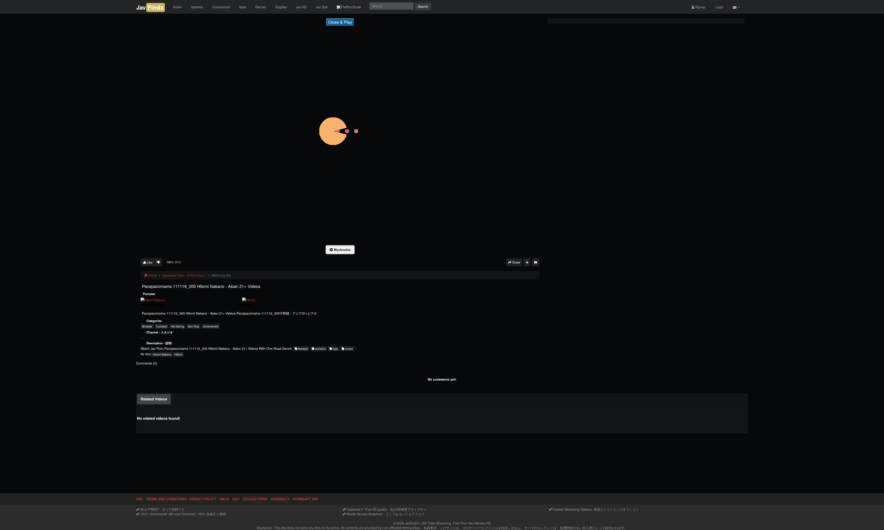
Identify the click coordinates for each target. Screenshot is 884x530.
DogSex (281, 7)
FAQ (139, 499)
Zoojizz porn (255, 499)
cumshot (320, 348)
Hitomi (178, 354)
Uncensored (221, 7)
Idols (242, 7)
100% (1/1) (173, 262)
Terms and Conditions (166, 499)
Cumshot (161, 326)
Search (423, 6)
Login (719, 7)
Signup (699, 7)
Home (177, 7)
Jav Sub (322, 7)
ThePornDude (350, 7)
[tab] (154, 399)
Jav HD (301, 7)
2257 (236, 499)
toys (335, 348)
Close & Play (340, 22)
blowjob (302, 348)
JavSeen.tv (280, 499)
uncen (348, 348)
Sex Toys (193, 326)
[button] (736, 7)
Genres (260, 7)
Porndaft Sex (305, 499)
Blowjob (147, 326)
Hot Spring (177, 326)
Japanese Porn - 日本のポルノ (184, 275)
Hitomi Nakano (162, 354)
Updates (197, 7)
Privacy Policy (202, 499)
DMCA (224, 499)
